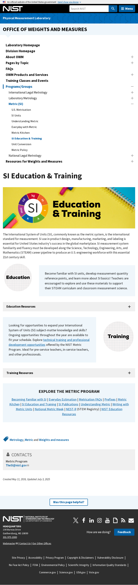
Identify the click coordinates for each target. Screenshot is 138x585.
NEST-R (71, 409)
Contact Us (25, 543)
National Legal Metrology (25, 156)
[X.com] (76, 520)
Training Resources (19, 373)
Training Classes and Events (27, 80)
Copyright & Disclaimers (80, 557)
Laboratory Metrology (23, 98)
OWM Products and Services (27, 74)
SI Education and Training (39, 404)
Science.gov (66, 572)
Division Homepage (20, 51)
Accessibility (35, 557)
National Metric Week (49, 409)
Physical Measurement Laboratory (26, 18)
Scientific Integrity (78, 565)
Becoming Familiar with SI (29, 399)
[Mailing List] (131, 520)
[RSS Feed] (123, 520)
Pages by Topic (17, 63)
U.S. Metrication (21, 109)
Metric (29, 440)
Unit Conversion (21, 144)
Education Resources (20, 306)
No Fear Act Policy (19, 565)
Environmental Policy (53, 565)
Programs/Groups (19, 86)
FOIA (35, 565)
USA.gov (81, 572)
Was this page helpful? (68, 502)
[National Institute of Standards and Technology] (28, 518)
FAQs (9, 69)
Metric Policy (19, 150)
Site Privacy (18, 557)
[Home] (13, 8)
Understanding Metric (25, 121)
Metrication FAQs (90, 399)
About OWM (15, 57)
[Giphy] (115, 520)
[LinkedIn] (92, 520)
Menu (129, 8)
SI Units (16, 115)
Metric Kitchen (21, 132)
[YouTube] (107, 520)
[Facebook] (84, 520)
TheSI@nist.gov (16, 465)
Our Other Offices (41, 543)
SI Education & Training (27, 138)
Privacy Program (55, 557)
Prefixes (110, 399)
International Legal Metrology (28, 92)
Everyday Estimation (63, 399)
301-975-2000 (10, 537)
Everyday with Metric (24, 127)
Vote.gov (94, 572)
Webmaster (9, 543)
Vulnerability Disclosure (110, 557)
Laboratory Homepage (23, 45)
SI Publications (68, 404)
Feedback (124, 532)
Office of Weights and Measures (45, 29)
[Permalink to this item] (102, 391)
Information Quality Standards (109, 565)
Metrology (16, 440)
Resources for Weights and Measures (34, 161)
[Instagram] (100, 520)
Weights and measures (54, 440)
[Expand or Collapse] (132, 57)
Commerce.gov (47, 572)
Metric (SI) (16, 104)
